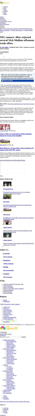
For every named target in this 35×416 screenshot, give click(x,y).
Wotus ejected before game (25, 28)
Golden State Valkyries (9, 385)
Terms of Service (7, 311)
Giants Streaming (7, 285)
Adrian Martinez (4, 130)
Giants (5, 9)
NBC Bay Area (4, 401)
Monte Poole (10, 343)
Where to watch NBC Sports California (13, 288)
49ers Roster (3, 145)
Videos (2, 17)
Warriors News (10, 344)
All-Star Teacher (7, 390)
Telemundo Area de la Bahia (15, 401)
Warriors (5, 6)
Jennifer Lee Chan (11, 353)
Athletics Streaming (8, 290)
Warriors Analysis (11, 346)
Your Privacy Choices (10, 320)
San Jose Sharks (7, 379)
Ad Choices (6, 321)
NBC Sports (26, 401)
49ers (4, 8)
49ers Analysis (10, 356)
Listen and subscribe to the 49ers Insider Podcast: (12, 160)
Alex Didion (5, 47)
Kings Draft (10, 377)
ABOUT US (6, 307)
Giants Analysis (7, 227)
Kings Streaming (7, 291)
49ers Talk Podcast (11, 350)
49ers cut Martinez (5, 30)
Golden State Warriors (9, 340)
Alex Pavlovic (10, 360)
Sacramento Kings (8, 371)
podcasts (5, 397)
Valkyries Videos (11, 388)
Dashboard (3, 23)
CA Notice (6, 316)
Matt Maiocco (10, 351)
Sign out (2, 25)
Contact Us (6, 308)
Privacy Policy (7, 313)
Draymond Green (8, 189)
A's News (9, 366)
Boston (5, 300)
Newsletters (3, 20)
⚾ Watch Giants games (16, 30)
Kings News (10, 372)
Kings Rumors (10, 378)
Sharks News (10, 381)
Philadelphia (6, 301)
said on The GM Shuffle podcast (13, 86)
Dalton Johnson (11, 347)
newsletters (6, 398)
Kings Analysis (10, 374)
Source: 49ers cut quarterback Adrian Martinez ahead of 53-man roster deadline (16, 135)
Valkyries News (11, 387)
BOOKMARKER (4, 52)
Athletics (5, 11)
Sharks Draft (10, 384)
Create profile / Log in (5, 21)
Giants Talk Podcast (12, 359)
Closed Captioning (8, 319)
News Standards (7, 310)
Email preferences (4, 24)
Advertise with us (7, 314)
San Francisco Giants (8, 357)
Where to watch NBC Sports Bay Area (13, 284)
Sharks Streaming (7, 293)
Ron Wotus (6, 201)
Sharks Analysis (11, 382)
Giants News (10, 362)
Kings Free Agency (12, 375)
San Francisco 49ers (8, 349)
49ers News (10, 354)
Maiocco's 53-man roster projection (9, 28)
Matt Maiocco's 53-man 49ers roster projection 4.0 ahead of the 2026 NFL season (17, 149)
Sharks (5, 14)
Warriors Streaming (8, 287)
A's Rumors (10, 369)
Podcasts (2, 18)
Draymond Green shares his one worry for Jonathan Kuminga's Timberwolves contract (16, 192)
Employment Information (9, 317)
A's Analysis (10, 368)
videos (5, 396)
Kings (4, 12)
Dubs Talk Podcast (11, 341)
